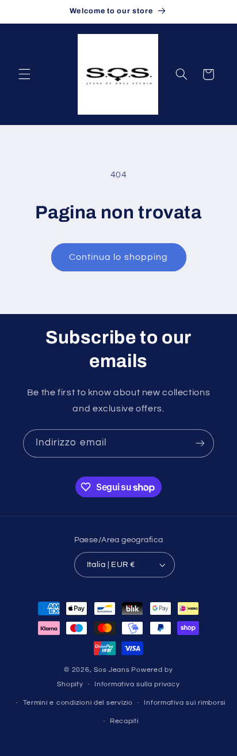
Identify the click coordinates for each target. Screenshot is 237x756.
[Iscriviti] (200, 443)
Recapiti (124, 721)
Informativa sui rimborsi (184, 703)
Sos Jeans (112, 670)
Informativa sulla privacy (136, 684)
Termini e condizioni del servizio (78, 703)
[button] (24, 74)
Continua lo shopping (118, 257)
